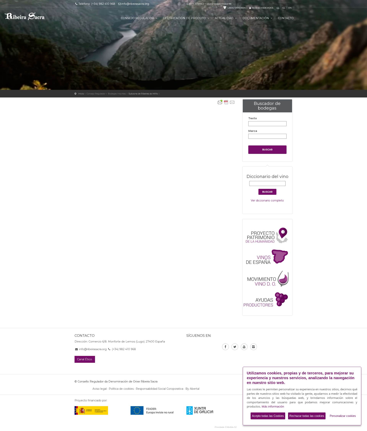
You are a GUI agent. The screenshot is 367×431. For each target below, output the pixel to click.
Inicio (81, 93)
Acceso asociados (262, 7)
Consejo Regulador (138, 18)
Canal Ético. (85, 359)
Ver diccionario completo (267, 200)
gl (284, 7)
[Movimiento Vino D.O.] (269, 277)
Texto (252, 118)
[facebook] (225, 346)
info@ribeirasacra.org (135, 4)
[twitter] (234, 346)
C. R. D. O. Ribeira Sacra (24, 16)
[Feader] (152, 410)
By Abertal (192, 388)
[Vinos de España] (269, 256)
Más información (273, 406)
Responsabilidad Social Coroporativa (159, 388)
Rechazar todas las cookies (306, 415)
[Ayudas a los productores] (269, 298)
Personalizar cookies (343, 415)
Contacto (286, 18)
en (289, 7)
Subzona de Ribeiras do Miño (143, 93)
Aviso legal (100, 388)
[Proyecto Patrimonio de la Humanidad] (269, 235)
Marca (252, 131)
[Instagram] (253, 346)
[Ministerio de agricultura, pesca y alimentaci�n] (91, 410)
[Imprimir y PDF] (226, 102)
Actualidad (224, 18)
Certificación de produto (184, 18)
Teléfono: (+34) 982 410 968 (96, 4)
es (278, 7)
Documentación (256, 18)
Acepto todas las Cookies (268, 415)
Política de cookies (121, 388)
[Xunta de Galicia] (205, 410)
